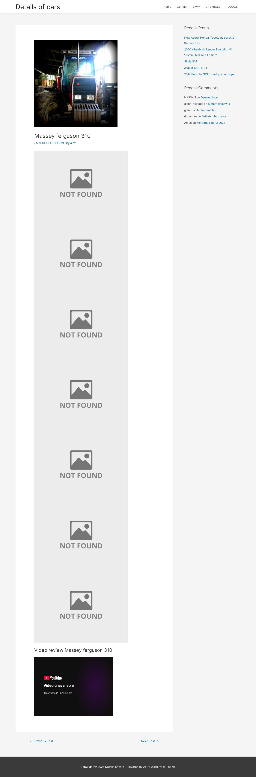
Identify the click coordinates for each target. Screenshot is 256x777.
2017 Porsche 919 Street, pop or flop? (209, 74)
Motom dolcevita (219, 104)
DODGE (233, 6)
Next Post (150, 741)
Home (167, 6)
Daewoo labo (209, 97)
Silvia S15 (190, 61)
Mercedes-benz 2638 (211, 122)
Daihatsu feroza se (214, 116)
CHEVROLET (213, 6)
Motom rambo (206, 110)
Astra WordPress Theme (159, 767)
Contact (182, 6)
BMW (196, 6)
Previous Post (41, 741)
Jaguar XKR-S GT (195, 68)
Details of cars (38, 7)
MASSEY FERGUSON (50, 143)
